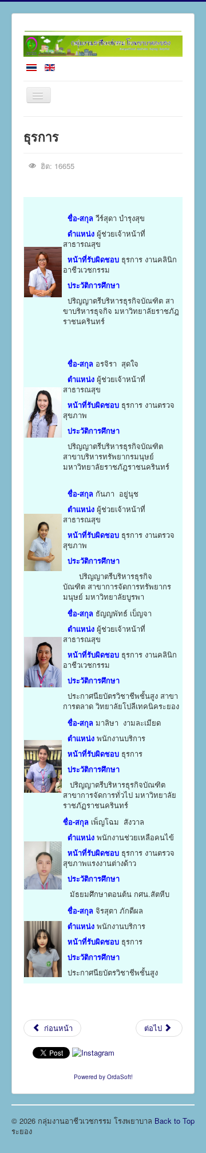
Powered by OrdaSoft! (103, 1077)
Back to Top (174, 1120)
